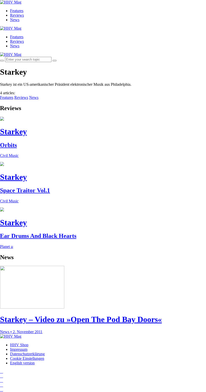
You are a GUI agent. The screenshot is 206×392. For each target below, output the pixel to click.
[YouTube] (1, 380)
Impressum (18, 349)
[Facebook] (1, 376)
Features (16, 11)
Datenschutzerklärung (27, 354)
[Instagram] (1, 371)
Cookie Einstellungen (27, 358)
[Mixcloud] (1, 385)
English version (22, 363)
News (14, 20)
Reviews (17, 15)
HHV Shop (19, 345)
